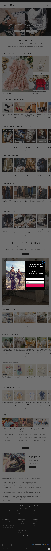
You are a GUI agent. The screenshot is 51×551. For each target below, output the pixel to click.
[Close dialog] (43, 262)
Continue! (35, 285)
